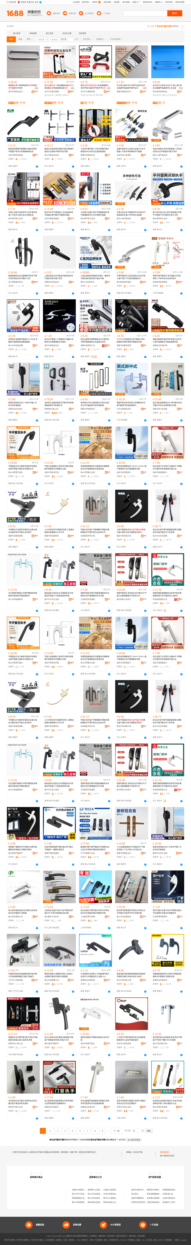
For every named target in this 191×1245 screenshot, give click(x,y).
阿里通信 (131, 1240)
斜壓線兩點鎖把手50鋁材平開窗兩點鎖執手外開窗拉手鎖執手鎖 (167, 975)
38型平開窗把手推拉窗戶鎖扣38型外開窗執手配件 (131, 531)
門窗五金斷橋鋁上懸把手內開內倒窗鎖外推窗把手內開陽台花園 (58, 467)
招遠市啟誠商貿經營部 (156, 1202)
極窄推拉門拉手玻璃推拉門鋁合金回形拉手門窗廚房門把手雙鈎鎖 (95, 404)
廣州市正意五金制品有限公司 (52, 599)
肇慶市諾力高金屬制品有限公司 (161, 409)
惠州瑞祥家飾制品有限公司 (161, 92)
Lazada (183, 1240)
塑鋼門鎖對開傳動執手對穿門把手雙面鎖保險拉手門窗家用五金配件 (167, 594)
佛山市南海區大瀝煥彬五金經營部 (125, 980)
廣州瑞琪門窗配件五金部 (52, 1044)
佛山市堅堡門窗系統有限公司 (16, 472)
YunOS (123, 1240)
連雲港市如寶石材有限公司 (157, 1190)
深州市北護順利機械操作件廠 (89, 92)
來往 (155, 1240)
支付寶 (149, 1240)
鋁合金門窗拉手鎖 (140, 1152)
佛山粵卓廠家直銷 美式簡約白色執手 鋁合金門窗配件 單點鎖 (22, 911)
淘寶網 (58, 1240)
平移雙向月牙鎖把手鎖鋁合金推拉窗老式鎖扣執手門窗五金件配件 (22, 531)
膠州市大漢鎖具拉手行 (112, 1198)
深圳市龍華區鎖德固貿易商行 (52, 219)
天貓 (65, 1240)
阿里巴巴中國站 (37, 1240)
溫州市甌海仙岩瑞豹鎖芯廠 (52, 155)
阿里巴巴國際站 (23, 1240)
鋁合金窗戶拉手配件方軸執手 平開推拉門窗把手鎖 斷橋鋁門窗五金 (167, 467)
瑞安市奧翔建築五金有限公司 (161, 472)
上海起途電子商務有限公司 (89, 917)
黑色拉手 (173, 95)
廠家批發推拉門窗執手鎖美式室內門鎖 (95, 1038)
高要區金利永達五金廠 (16, 409)
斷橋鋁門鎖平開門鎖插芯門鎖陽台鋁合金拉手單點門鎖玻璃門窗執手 (95, 848)
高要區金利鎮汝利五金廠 (89, 1107)
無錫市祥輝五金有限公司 (16, 1107)
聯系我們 (132, 1236)
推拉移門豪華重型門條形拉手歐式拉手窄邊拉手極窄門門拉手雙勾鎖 (131, 911)
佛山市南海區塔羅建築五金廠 (16, 346)
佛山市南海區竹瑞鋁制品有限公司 (161, 1044)
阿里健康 (167, 1240)
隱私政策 (111, 1236)
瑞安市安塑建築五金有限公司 (125, 472)
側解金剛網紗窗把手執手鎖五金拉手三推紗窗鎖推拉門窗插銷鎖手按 (167, 340)
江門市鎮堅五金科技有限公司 (89, 853)
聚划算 (71, 1240)
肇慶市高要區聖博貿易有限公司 (125, 346)
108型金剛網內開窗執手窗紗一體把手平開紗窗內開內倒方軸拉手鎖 (95, 277)
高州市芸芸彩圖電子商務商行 (161, 536)
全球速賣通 (49, 1240)
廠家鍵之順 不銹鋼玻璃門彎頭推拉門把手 (22, 86)
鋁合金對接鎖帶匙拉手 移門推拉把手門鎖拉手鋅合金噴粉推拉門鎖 (167, 404)
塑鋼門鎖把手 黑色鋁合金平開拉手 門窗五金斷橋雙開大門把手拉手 (131, 594)
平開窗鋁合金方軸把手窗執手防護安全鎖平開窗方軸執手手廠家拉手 (22, 467)
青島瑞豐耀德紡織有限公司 (157, 1194)
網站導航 (141, 1236)
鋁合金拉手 (48, 95)
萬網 (138, 1240)
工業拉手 (65, 95)
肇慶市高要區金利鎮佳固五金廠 (125, 853)
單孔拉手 (165, 95)
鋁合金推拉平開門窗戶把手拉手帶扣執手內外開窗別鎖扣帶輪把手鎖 (95, 911)
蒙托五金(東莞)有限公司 (89, 282)
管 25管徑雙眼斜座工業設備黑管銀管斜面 (59, 86)
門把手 (83, 95)
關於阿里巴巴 (121, 1236)
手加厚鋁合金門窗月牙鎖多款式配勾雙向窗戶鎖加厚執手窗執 (22, 1102)
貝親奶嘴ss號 (167, 1194)
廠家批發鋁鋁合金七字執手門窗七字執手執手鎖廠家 (22, 404)
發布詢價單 (164, 1152)
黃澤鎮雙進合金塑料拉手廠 (82, 1198)
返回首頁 (122, 1140)
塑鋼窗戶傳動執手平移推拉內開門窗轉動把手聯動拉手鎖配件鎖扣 (22, 848)
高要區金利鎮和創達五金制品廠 (89, 980)
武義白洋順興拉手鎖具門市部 (83, 1190)
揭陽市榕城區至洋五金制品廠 (125, 92)
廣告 (36, 88)
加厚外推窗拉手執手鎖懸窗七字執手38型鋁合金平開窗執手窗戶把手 (167, 150)
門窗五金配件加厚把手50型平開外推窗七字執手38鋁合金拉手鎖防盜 (22, 213)
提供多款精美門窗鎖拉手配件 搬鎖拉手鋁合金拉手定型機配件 (131, 1102)
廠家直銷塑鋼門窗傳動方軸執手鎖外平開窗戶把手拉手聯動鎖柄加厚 (22, 150)
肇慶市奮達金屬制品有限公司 (52, 853)
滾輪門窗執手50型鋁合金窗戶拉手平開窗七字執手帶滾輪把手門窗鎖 (131, 150)
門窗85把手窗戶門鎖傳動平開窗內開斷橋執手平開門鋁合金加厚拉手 (95, 531)
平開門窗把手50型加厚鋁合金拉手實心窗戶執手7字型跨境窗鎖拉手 (131, 277)
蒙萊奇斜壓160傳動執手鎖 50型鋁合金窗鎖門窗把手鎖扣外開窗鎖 (58, 975)
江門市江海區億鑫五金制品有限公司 (16, 980)
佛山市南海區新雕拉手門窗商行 (100, 1198)
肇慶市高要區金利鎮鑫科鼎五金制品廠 (89, 155)
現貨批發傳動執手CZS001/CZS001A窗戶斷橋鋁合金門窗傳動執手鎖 (132, 467)
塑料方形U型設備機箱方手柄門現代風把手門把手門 (95, 86)
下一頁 (116, 1131)
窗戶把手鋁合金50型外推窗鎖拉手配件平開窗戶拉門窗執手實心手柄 (167, 213)
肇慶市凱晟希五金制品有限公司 (89, 346)
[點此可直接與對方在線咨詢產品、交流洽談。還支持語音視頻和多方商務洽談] (37, 166)
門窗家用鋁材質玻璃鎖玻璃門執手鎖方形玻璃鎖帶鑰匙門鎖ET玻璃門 (22, 975)
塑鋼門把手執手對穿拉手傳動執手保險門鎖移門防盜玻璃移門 (131, 404)
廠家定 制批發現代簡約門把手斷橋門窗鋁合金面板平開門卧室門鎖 (59, 150)
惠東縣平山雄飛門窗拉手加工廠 (100, 1190)
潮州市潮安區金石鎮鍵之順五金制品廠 (16, 92)
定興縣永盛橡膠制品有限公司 (158, 1198)
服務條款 (102, 1236)
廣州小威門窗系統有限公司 (161, 155)
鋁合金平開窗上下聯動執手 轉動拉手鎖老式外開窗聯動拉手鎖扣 (59, 340)
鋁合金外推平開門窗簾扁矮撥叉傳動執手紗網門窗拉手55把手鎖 (167, 531)
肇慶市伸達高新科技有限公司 (89, 409)
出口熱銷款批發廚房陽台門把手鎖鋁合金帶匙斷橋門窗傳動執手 (58, 1102)
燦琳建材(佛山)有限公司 (52, 409)
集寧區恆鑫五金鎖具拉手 (113, 1202)
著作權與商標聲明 (80, 1236)
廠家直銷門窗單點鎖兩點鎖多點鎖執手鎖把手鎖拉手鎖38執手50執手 (131, 975)
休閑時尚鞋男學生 (138, 1202)
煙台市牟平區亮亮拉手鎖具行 (83, 1194)
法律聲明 (93, 1236)
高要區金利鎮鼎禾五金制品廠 (52, 1107)
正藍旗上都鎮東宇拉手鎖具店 (115, 1190)
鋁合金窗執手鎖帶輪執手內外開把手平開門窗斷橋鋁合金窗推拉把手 (95, 340)
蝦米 (106, 1240)
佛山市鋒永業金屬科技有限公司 (161, 1107)
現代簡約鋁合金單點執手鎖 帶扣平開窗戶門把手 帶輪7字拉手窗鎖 (167, 1038)
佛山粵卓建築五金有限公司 (16, 917)
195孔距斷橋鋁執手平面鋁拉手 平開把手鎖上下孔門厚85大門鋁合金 (131, 848)
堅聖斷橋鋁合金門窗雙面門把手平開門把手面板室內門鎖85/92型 (22, 277)
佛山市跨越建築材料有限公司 (16, 599)
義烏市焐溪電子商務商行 (125, 536)
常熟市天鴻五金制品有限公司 (125, 1107)
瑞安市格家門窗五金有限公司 (89, 1044)
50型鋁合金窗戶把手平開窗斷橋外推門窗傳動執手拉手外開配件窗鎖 (95, 213)
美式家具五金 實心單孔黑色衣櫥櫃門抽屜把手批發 (167, 86)
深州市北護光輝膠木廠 (52, 92)
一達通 (176, 1240)
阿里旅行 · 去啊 (87, 1240)
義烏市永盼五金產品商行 (161, 853)
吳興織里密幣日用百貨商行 (89, 536)
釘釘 (160, 1240)
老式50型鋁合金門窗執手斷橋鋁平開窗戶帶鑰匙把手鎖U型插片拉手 (58, 1038)
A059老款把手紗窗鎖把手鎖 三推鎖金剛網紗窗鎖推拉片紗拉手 (59, 531)
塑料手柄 (99, 95)
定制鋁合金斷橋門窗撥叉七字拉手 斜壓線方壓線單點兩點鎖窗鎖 (22, 340)
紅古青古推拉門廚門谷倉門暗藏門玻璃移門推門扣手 (131, 86)
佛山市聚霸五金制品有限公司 (89, 472)
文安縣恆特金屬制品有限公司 (89, 599)
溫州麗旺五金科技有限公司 (52, 917)
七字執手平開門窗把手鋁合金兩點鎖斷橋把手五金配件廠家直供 (131, 1038)
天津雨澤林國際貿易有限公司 (161, 917)
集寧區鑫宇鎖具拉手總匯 (97, 1202)
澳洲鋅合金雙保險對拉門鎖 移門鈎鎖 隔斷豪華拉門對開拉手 (59, 404)
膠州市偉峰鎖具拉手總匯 (82, 1202)
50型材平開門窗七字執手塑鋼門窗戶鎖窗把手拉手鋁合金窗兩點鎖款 (95, 150)
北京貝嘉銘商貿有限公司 (125, 409)
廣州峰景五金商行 (124, 599)
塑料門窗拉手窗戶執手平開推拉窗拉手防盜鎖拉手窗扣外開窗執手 (167, 911)
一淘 (77, 1240)
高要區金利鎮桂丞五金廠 (161, 980)
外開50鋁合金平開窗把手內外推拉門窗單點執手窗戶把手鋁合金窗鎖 (131, 213)
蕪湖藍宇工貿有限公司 (171, 1202)
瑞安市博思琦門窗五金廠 (52, 472)
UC (143, 1240)
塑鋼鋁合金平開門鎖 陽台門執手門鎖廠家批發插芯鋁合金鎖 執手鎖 (22, 1038)
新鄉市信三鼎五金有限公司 (16, 1044)
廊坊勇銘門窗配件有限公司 (16, 853)
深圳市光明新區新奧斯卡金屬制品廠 (125, 1044)
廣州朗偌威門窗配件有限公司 (125, 282)
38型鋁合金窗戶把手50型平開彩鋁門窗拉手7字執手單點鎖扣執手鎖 (58, 911)
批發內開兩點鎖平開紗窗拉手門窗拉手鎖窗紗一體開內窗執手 (58, 848)
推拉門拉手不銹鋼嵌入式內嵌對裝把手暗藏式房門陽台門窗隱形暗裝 (58, 213)
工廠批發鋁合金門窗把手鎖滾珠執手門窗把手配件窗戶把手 (58, 277)
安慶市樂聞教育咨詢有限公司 (142, 1198)
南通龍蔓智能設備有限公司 (173, 1190)
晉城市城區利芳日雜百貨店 (142, 1190)
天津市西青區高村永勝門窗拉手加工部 (118, 1194)
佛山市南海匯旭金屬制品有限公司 (125, 917)
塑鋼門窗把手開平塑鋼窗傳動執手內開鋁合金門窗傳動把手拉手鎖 (95, 594)
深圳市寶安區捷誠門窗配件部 (16, 155)
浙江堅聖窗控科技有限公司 (16, 282)
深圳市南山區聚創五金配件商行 (125, 155)
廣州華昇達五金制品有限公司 (16, 219)
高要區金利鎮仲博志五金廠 (161, 346)
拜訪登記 (134, 1194)
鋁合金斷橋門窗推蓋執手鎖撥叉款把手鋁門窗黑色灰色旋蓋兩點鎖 (95, 1102)
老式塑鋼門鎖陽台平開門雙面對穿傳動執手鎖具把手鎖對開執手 (22, 594)
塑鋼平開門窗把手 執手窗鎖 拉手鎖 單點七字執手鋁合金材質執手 (167, 277)
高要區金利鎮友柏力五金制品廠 (52, 282)
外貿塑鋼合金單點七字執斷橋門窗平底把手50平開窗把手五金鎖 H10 (95, 975)
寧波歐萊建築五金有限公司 (161, 599)
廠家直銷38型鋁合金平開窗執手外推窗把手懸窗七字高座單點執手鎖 (58, 594)
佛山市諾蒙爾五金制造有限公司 (52, 980)
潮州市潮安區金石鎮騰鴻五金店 (52, 346)
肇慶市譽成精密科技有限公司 (52, 536)
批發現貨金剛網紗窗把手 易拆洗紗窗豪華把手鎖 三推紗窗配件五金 (167, 1102)
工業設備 (57, 95)
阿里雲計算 (113, 1240)
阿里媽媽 (98, 1240)
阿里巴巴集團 (9, 1240)
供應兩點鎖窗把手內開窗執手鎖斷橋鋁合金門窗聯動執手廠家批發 (95, 467)
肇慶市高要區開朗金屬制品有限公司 (16, 536)
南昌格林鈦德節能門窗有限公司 (161, 282)
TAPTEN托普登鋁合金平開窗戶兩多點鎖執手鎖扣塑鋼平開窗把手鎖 (131, 340)
